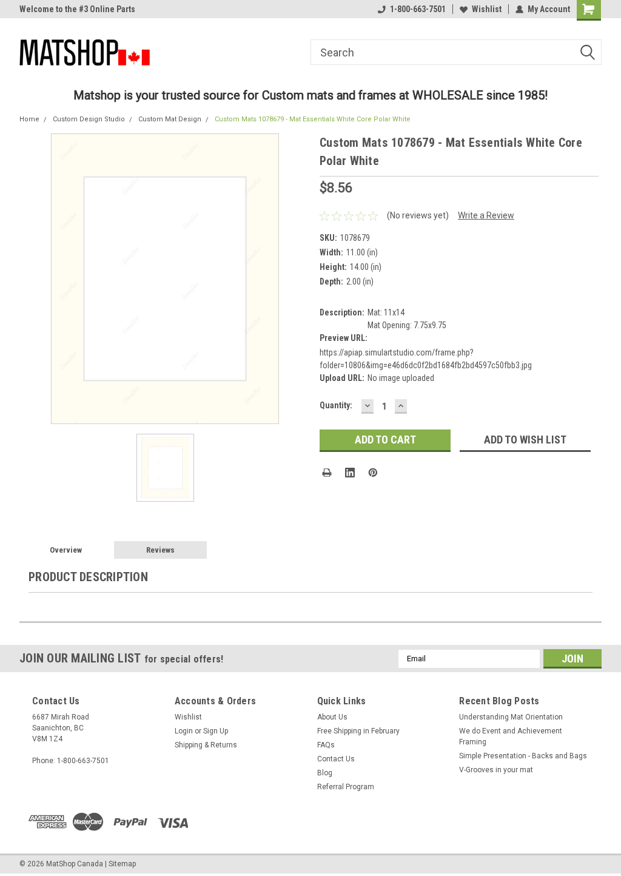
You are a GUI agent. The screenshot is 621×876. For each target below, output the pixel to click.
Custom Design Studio (89, 119)
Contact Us (336, 759)
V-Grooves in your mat (496, 770)
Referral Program (345, 787)
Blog (324, 773)
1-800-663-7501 (418, 9)
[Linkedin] (350, 472)
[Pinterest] (373, 472)
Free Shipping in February (358, 731)
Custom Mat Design (169, 119)
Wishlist (487, 9)
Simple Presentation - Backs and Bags (523, 756)
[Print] (327, 472)
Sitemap (122, 864)
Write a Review (486, 215)
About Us (332, 717)
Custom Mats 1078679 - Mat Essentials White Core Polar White (313, 119)
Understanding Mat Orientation (511, 717)
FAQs (326, 745)
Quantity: (336, 405)
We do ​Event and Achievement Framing (510, 736)
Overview (66, 549)
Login (184, 731)
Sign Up (215, 731)
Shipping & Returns (206, 745)
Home (29, 119)
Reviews (160, 549)
